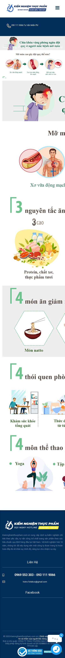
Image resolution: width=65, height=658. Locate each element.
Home (5, 47)
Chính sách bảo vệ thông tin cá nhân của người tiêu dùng (40, 637)
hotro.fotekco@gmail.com (35, 582)
